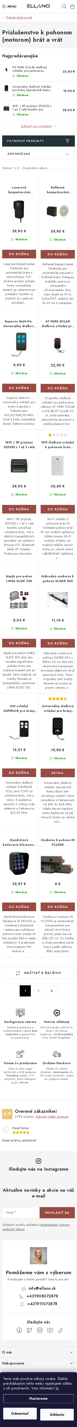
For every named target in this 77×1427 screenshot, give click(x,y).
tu (57, 1388)
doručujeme (61, 1072)
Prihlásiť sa (57, 1213)
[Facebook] (19, 1330)
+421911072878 (42, 1304)
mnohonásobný (63, 1034)
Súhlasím (57, 1414)
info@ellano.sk (42, 1288)
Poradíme (12, 1075)
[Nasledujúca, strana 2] (38, 990)
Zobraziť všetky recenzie (52, 1116)
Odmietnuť (20, 1413)
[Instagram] (39, 1330)
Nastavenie (38, 1398)
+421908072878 (42, 1296)
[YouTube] (50, 1330)
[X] (29, 1330)
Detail (57, 773)
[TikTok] (60, 1330)
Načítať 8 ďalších (42, 973)
